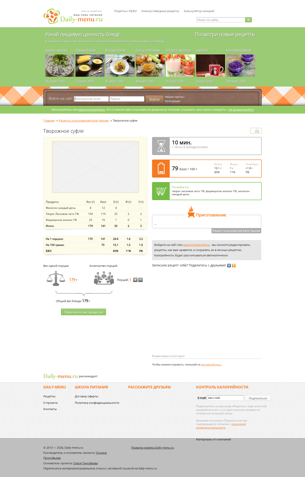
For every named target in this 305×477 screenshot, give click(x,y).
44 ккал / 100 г (145, 81)
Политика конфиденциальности (97, 403)
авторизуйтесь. (211, 364)
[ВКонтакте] (229, 265)
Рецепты (49, 396)
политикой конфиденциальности (221, 425)
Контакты (50, 409)
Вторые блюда (116, 50)
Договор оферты (86, 396)
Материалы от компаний (213, 439)
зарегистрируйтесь (91, 110)
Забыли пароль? (174, 96)
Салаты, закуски (56, 50)
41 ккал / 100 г (115, 81)
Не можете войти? (241, 110)
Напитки (202, 50)
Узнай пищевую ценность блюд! (82, 34)
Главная (48, 120)
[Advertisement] (189, 318)
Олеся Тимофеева (85, 463)
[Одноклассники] (234, 265)
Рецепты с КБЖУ (125, 11)
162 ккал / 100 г (55, 81)
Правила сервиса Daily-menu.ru (152, 448)
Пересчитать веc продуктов (83, 312)
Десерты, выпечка (178, 50)
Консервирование (238, 50)
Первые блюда (85, 50)
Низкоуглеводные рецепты (160, 11)
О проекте (50, 403)
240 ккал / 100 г (236, 81)
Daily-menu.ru (75, 16)
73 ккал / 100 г (85, 81)
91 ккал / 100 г (175, 81)
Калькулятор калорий (199, 11)
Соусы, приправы (148, 50)
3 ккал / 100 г (205, 81)
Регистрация (172, 101)
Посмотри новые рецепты (225, 34)
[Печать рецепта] (257, 131)
